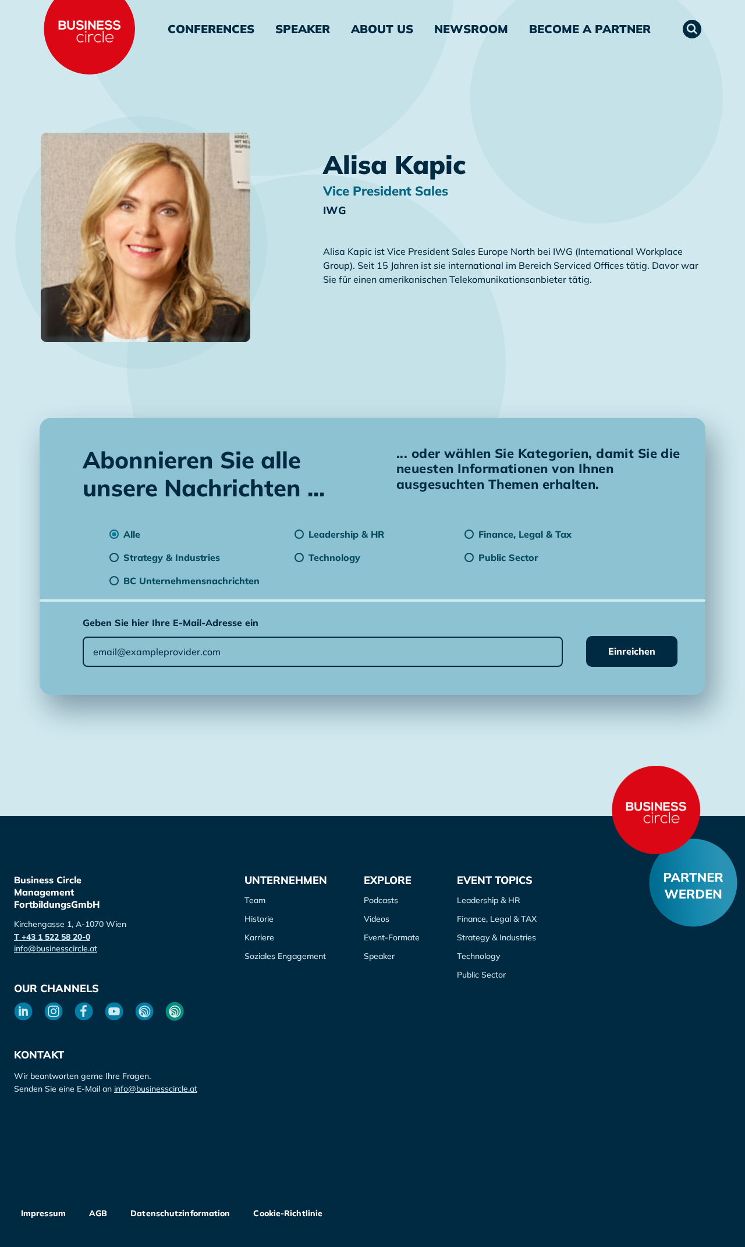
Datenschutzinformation (180, 1213)
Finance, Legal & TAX (497, 919)
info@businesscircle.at (55, 948)
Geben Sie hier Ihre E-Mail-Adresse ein (170, 622)
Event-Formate (392, 937)
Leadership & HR (488, 900)
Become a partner (590, 29)
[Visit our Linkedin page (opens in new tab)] (23, 1011)
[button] (692, 29)
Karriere (259, 937)
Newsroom (471, 29)
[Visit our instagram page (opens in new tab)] (53, 1011)
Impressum (43, 1213)
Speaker (302, 29)
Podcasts (381, 900)
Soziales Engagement (285, 956)
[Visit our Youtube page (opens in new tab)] (114, 1011)
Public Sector (481, 974)
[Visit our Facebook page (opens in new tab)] (83, 1011)
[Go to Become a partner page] (693, 883)
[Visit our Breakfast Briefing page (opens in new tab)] (144, 1011)
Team (254, 900)
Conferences (211, 29)
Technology (478, 956)
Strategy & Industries (496, 937)
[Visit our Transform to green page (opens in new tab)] (174, 1011)
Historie (259, 919)
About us (382, 29)
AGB (98, 1213)
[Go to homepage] (656, 810)
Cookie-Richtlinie (287, 1213)
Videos (376, 919)
